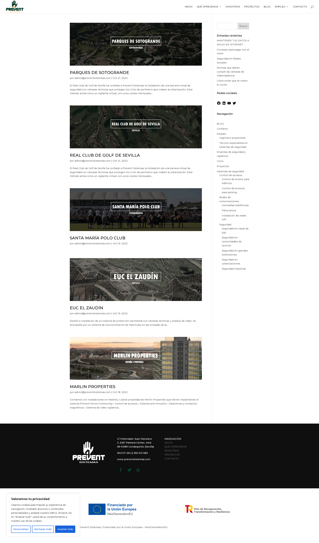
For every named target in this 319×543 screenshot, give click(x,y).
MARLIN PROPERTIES (92, 386)
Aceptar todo (65, 529)
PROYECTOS (251, 6)
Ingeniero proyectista (232, 137)
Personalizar (20, 529)
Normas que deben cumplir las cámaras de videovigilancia (230, 71)
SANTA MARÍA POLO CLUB (97, 238)
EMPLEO (280, 6)
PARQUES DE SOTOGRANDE (99, 72)
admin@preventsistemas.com (93, 78)
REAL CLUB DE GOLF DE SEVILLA (105, 155)
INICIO (188, 6)
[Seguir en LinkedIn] (138, 470)
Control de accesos (230, 175)
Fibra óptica (229, 210)
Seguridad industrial (234, 268)
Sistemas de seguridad (230, 171)
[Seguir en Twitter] (129, 470)
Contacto (222, 128)
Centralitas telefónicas (235, 205)
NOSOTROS (233, 6)
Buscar (243, 26)
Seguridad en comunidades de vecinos (232, 241)
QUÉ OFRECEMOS (207, 6)
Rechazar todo (43, 529)
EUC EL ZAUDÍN (86, 307)
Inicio (220, 161)
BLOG (267, 6)
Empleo (221, 133)
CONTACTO (300, 6)
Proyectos (223, 166)
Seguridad (225, 224)
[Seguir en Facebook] (120, 470)
